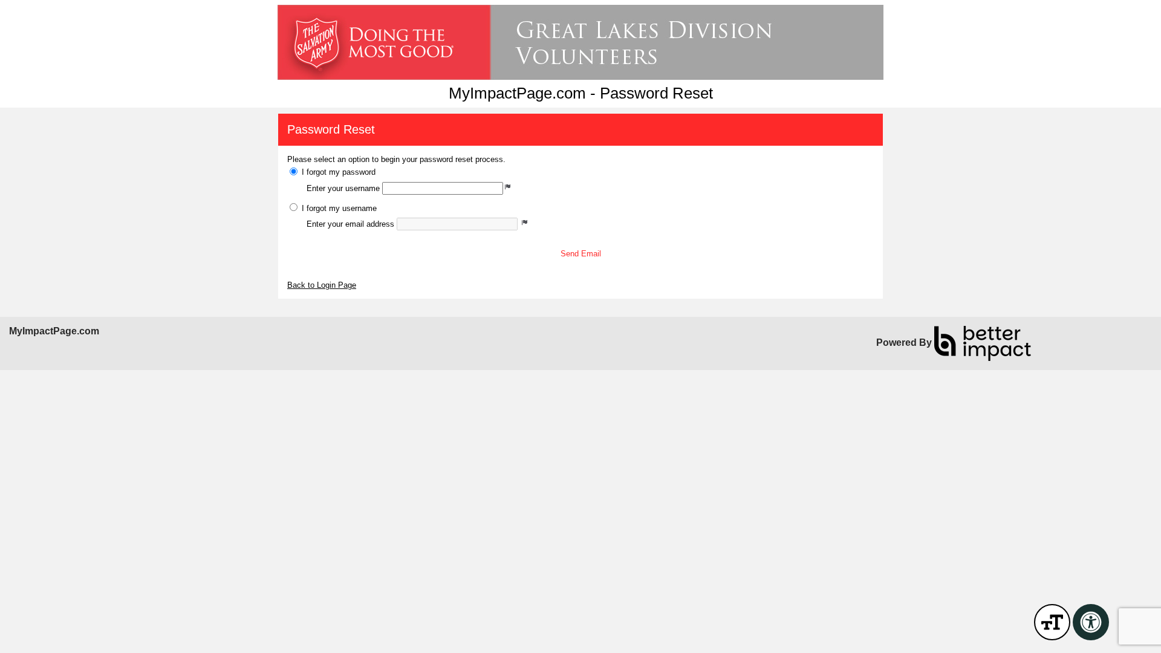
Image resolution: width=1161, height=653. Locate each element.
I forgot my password (339, 172)
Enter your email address (350, 224)
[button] (580, 253)
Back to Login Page (321, 285)
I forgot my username (339, 208)
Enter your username (343, 188)
